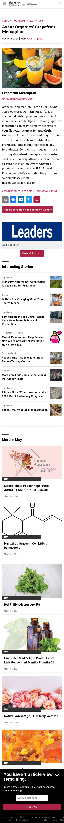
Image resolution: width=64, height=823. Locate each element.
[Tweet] (29, 199)
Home (5, 20)
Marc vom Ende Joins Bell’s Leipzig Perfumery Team (24, 377)
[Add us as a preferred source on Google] (36, 199)
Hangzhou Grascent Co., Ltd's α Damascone (25, 545)
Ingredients (7, 277)
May (41, 20)
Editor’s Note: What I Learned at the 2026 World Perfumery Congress (24, 394)
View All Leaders (32, 253)
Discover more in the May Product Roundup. (29, 190)
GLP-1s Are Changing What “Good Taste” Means (23, 301)
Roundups (19, 20)
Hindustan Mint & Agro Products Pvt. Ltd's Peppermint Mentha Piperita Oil (29, 660)
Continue (32, 806)
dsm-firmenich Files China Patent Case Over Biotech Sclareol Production (23, 320)
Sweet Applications (10, 353)
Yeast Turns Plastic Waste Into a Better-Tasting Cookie (22, 359)
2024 (32, 20)
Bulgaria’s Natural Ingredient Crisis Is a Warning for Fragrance (24, 283)
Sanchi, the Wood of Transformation (25, 410)
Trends (5, 295)
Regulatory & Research (12, 333)
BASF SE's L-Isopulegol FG (22, 604)
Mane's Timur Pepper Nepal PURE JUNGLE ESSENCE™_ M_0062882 (26, 488)
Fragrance (6, 371)
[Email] (5, 199)
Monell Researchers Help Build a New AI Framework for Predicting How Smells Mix (23, 341)
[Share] (13, 199)
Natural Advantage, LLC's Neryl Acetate (31, 716)
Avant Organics (35, 38)
